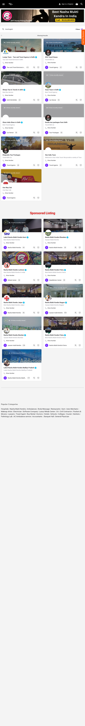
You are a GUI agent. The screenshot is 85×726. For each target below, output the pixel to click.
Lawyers (11, 414)
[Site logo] (11, 4)
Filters (78, 29)
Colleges (61, 414)
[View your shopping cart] (76, 4)
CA (57, 411)
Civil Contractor (66, 411)
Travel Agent (21, 414)
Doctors (39, 414)
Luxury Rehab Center (47, 411)
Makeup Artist (6, 411)
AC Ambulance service (22, 416)
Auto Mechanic (72, 409)
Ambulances (32, 409)
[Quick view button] (34, 67)
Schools (53, 414)
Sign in (64, 4)
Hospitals (5, 409)
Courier (69, 414)
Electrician (17, 411)
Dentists (76, 414)
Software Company (30, 411)
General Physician (62, 416)
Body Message (44, 409)
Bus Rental (31, 414)
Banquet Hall (49, 416)
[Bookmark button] (38, 67)
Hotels (46, 414)
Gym (63, 409)
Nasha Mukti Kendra (18, 409)
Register (70, 4)
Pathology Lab (6, 416)
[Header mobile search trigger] (81, 4)
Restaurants (55, 409)
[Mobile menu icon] (3, 4)
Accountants (37, 416)
